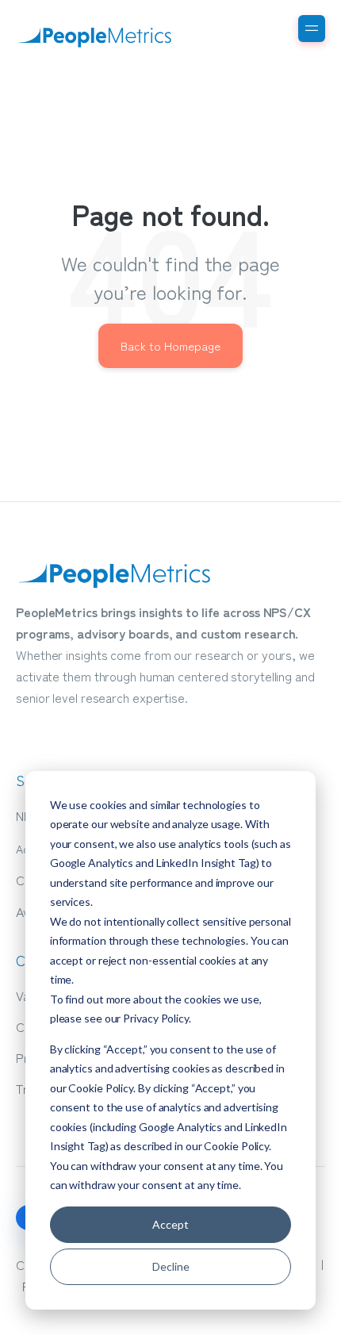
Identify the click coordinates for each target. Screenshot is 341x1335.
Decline (171, 1266)
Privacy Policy (156, 1018)
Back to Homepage (170, 345)
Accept (170, 1224)
